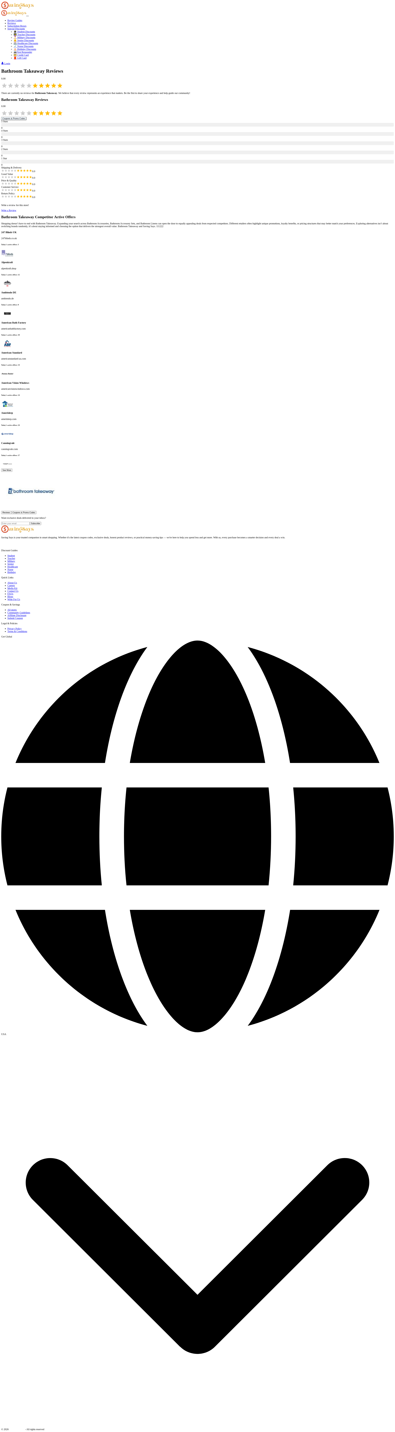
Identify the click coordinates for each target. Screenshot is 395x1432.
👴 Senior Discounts (24, 40)
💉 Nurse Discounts (23, 46)
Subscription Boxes (16, 26)
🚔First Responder (23, 52)
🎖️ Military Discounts (24, 37)
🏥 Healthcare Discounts (26, 43)
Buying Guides (14, 20)
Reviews (11, 23)
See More (6, 470)
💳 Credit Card (21, 55)
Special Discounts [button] (16, 28)
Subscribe (35, 523)
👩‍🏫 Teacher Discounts (24, 34)
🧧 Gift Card (20, 58)
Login (7, 63)
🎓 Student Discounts (24, 31)
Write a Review (8, 210)
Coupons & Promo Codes (13, 118)
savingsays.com (17, 1429)
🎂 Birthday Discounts (25, 49)
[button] (197, 1034)
